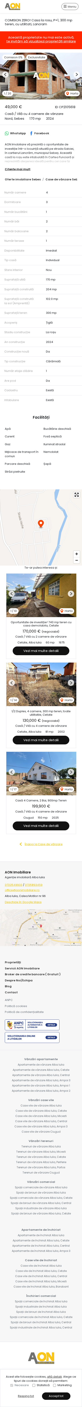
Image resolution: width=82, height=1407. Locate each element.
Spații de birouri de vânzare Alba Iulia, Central (41, 1203)
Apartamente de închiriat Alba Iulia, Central (41, 1245)
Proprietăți (13, 962)
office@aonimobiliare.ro (22, 890)
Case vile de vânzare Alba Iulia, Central (41, 1121)
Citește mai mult (17, 169)
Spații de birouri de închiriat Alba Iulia (41, 1312)
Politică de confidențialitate (24, 1012)
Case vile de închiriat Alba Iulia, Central (41, 1276)
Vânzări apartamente (41, 1059)
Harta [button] (74, 93)
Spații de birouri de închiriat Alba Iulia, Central (41, 1322)
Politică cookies (16, 1006)
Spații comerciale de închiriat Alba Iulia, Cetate (41, 1317)
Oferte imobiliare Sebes (23, 179)
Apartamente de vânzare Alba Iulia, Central (41, 1075)
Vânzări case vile (41, 1100)
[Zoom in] (76, 554)
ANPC (9, 1000)
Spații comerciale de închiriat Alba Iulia (41, 1301)
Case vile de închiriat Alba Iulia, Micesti (41, 1281)
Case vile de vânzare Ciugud (41, 1131)
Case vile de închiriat (41, 1260)
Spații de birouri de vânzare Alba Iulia (41, 1192)
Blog (8, 986)
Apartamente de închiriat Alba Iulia (41, 1235)
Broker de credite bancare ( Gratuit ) (33, 974)
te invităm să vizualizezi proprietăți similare (41, 41)
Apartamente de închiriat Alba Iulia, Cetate (41, 1240)
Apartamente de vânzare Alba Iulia (41, 1064)
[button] (5, 74)
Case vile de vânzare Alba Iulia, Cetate (41, 1111)
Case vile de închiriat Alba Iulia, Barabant (41, 1286)
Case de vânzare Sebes (63, 179)
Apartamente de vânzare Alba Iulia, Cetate (41, 1070)
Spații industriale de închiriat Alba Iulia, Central (41, 1327)
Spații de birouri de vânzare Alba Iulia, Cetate (41, 1213)
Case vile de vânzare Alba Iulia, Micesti (41, 1116)
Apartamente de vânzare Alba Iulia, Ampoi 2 (41, 1091)
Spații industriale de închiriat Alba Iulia (41, 1306)
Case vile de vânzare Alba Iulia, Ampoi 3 (41, 1126)
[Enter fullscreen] (76, 495)
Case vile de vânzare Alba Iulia (41, 1105)
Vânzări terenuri (41, 1141)
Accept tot (56, 1396)
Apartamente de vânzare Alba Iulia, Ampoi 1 (41, 1085)
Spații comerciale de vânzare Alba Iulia (41, 1187)
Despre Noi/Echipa (19, 980)
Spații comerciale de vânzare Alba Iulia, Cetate (41, 1198)
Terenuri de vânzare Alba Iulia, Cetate (41, 1157)
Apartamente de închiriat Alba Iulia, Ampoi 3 (41, 1251)
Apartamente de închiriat (41, 1230)
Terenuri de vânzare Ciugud (41, 1172)
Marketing (65, 1385)
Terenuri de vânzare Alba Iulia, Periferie (41, 1162)
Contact (11, 992)
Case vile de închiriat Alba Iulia (41, 1266)
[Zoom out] (76, 560)
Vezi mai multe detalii (41, 650)
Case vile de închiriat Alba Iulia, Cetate (41, 1271)
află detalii (54, 1377)
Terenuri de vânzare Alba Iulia (41, 1146)
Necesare (22, 1385)
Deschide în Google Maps (23, 902)
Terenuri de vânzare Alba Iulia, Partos (41, 1167)
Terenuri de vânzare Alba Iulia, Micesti (41, 1151)
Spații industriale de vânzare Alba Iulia (41, 1208)
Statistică (43, 1385)
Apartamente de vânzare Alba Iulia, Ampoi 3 (41, 1080)
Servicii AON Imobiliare (22, 968)
